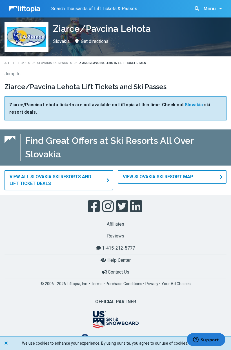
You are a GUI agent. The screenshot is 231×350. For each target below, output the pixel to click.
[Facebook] (94, 206)
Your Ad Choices (176, 283)
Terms (97, 283)
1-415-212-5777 (118, 248)
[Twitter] (122, 206)
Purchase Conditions (124, 283)
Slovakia (194, 104)
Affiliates (115, 224)
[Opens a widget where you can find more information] (205, 340)
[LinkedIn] (136, 206)
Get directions (94, 41)
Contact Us (118, 272)
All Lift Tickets (17, 63)
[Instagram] (108, 206)
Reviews (115, 236)
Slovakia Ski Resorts (54, 63)
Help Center (118, 260)
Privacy (151, 283)
